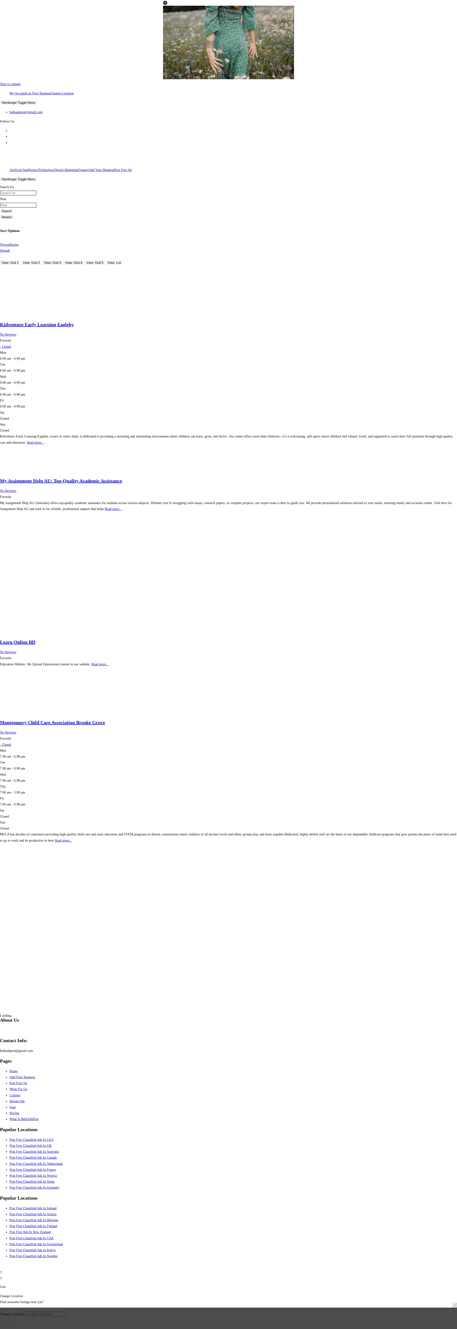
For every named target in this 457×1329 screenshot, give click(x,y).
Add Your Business (101, 170)
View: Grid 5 (94, 263)
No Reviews (8, 334)
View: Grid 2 (31, 263)
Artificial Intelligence (24, 170)
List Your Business (38, 93)
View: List (114, 263)
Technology (46, 170)
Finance (83, 170)
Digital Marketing (66, 170)
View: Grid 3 (52, 263)
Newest (7, 217)
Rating (14, 244)
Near (3, 199)
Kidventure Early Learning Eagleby (37, 324)
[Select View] (1, 257)
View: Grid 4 (73, 263)
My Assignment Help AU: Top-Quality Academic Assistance (61, 480)
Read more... (35, 442)
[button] (165, 3)
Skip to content (10, 84)
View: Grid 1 (10, 263)
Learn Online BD (17, 642)
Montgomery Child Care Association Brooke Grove (52, 722)
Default (5, 250)
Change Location (62, 93)
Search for (7, 187)
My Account (18, 93)
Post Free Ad (123, 170)
